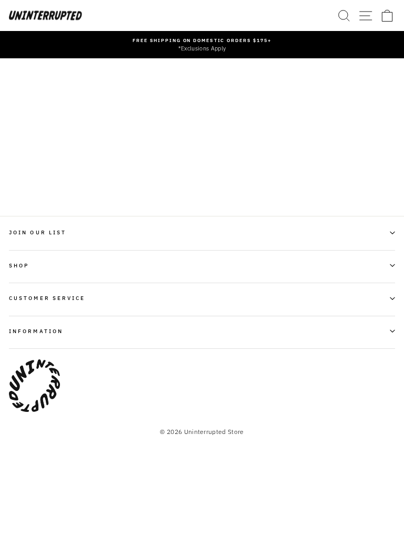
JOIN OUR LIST (37, 232)
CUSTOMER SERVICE (47, 298)
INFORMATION (36, 331)
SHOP (19, 265)
